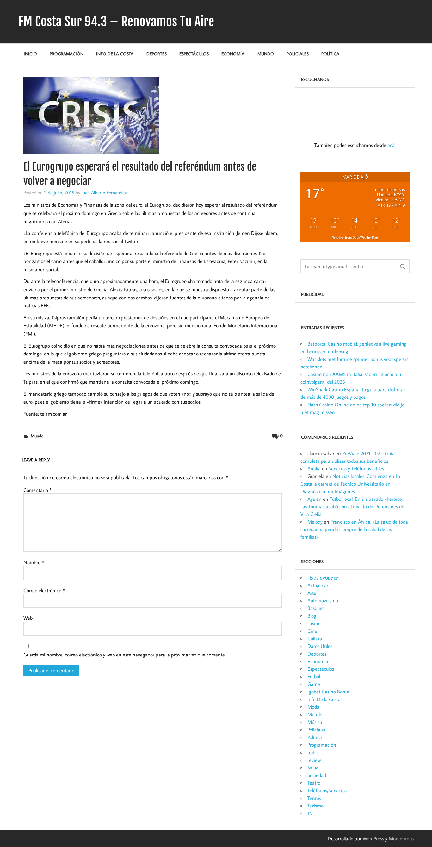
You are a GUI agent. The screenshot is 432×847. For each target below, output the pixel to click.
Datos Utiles (319, 646)
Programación (66, 54)
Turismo (315, 805)
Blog (311, 615)
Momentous (401, 838)
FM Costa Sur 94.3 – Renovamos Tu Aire (116, 21)
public (313, 752)
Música (314, 722)
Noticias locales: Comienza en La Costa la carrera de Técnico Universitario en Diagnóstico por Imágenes (350, 483)
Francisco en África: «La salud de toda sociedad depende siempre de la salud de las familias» (354, 529)
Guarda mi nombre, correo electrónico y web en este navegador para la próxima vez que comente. (124, 654)
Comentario (37, 490)
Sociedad (316, 775)
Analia (314, 468)
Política (330, 54)
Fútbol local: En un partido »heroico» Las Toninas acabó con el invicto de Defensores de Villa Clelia (352, 506)
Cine (312, 631)
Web (28, 617)
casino (314, 623)
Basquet (315, 608)
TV (310, 813)
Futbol (313, 676)
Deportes (156, 54)
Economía (232, 54)
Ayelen (314, 499)
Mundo (265, 54)
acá (391, 145)
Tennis (314, 798)
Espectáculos (194, 54)
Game (313, 684)
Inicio (30, 54)
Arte (311, 593)
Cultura (314, 638)
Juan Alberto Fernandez (104, 192)
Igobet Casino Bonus (328, 691)
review (314, 760)
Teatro (313, 783)
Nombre (33, 562)
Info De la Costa (114, 54)
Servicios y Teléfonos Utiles (356, 468)
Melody (315, 521)
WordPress (373, 838)
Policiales (298, 54)
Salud (312, 767)
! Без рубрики (323, 577)
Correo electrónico (44, 590)
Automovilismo (322, 600)
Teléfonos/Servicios (327, 790)
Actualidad (318, 585)
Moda (313, 707)
